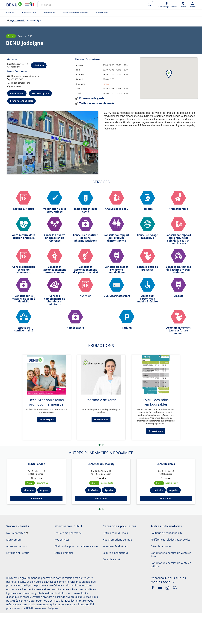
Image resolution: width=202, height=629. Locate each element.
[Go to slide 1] (48, 171)
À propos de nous (16, 546)
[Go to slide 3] (54, 171)
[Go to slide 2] (51, 171)
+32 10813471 (17, 79)
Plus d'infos (36, 498)
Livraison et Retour (17, 553)
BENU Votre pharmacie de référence (76, 546)
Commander (17, 93)
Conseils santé (29, 12)
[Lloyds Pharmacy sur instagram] (167, 588)
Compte (192, 6)
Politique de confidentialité (167, 533)
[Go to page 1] (100, 445)
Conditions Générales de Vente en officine (171, 564)
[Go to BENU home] (14, 4)
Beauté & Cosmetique (115, 553)
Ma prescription (40, 93)
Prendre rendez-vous (21, 100)
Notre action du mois (115, 533)
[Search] (149, 4)
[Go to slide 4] (57, 171)
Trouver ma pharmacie (68, 533)
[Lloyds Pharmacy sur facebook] (152, 588)
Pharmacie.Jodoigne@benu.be (25, 76)
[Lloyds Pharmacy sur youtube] (160, 588)
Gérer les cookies (161, 546)
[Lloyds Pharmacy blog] (175, 588)
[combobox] (95, 4)
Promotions (49, 12)
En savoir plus (46, 419)
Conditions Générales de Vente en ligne (171, 554)
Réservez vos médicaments (75, 12)
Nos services (102, 12)
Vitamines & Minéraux (116, 546)
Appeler (44, 490)
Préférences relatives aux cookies (170, 539)
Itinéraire (39, 65)
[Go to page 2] (103, 445)
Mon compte (13, 539)
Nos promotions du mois (117, 539)
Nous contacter (15, 533)
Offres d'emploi (63, 553)
